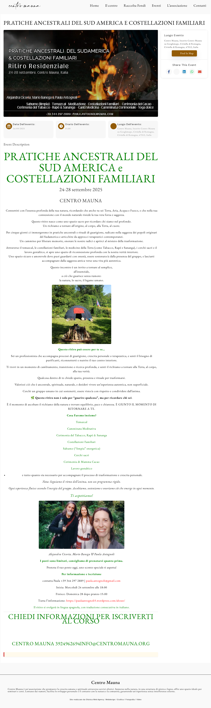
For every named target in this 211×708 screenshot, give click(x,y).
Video (139, 699)
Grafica (120, 699)
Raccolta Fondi (135, 5)
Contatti (200, 5)
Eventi (156, 5)
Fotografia (130, 699)
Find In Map (187, 53)
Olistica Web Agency (95, 699)
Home (94, 5)
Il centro (111, 5)
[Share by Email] (200, 72)
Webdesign (110, 699)
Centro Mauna (105, 682)
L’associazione (177, 5)
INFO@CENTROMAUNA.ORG (115, 643)
